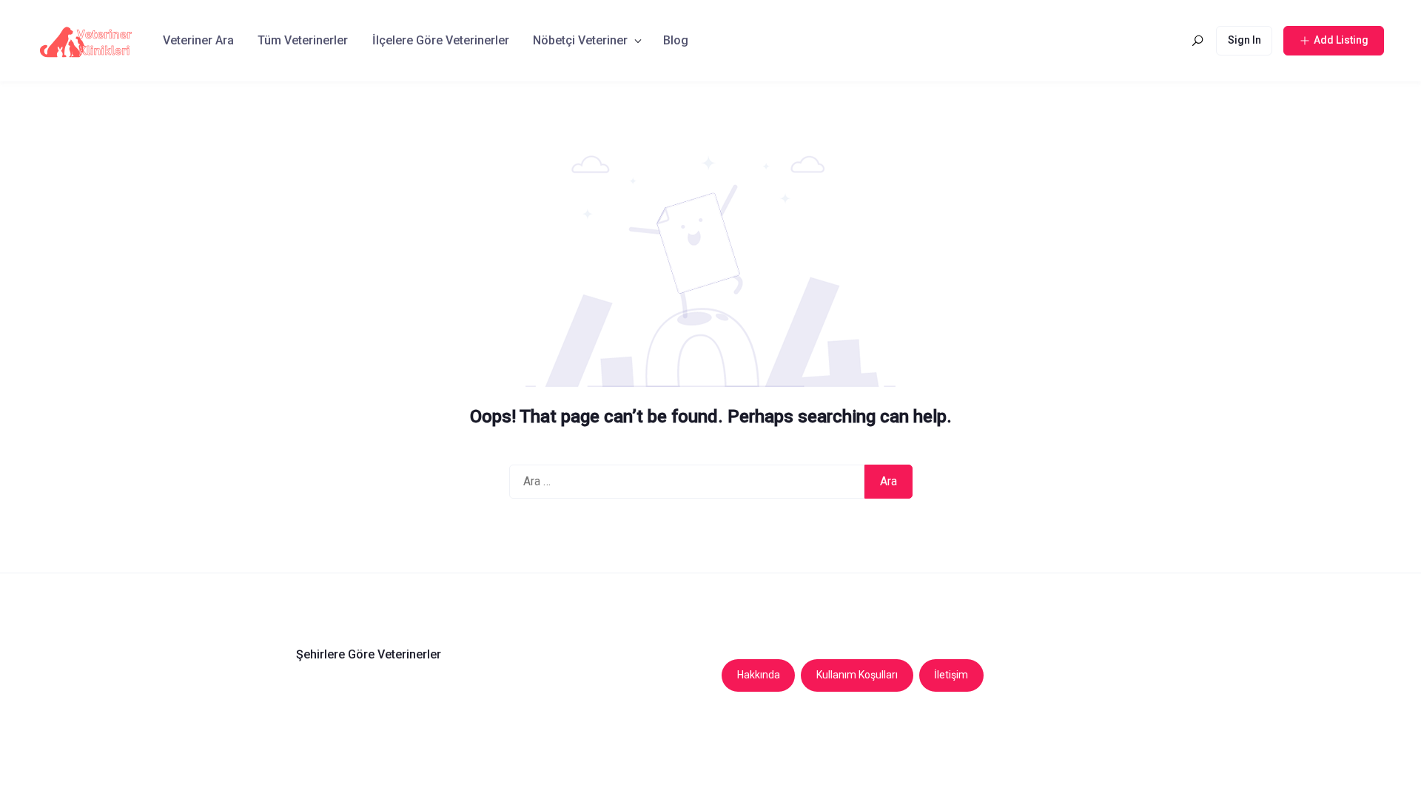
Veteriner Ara (198, 40)
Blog (675, 40)
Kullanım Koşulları (857, 675)
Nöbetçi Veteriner (580, 40)
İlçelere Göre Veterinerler (440, 40)
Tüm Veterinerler (303, 40)
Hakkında (758, 675)
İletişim (951, 675)
